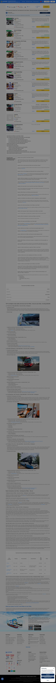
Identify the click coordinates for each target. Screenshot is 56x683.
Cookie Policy (51, 672)
